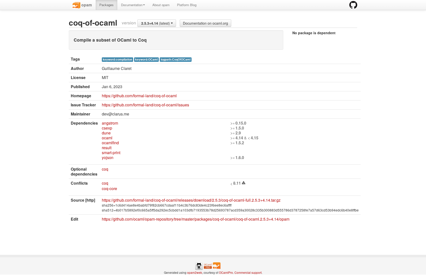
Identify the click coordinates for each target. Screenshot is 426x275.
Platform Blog (186, 4)
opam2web (194, 272)
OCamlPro (226, 272)
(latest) (156, 23)
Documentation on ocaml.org (205, 23)
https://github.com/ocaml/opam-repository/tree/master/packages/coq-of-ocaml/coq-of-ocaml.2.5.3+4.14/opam (195, 219)
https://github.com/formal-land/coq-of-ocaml (139, 95)
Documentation (131, 4)
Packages (106, 4)
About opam (161, 4)
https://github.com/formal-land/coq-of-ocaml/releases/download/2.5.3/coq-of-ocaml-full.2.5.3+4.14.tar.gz (191, 200)
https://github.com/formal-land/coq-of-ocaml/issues (145, 105)
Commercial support (248, 272)
